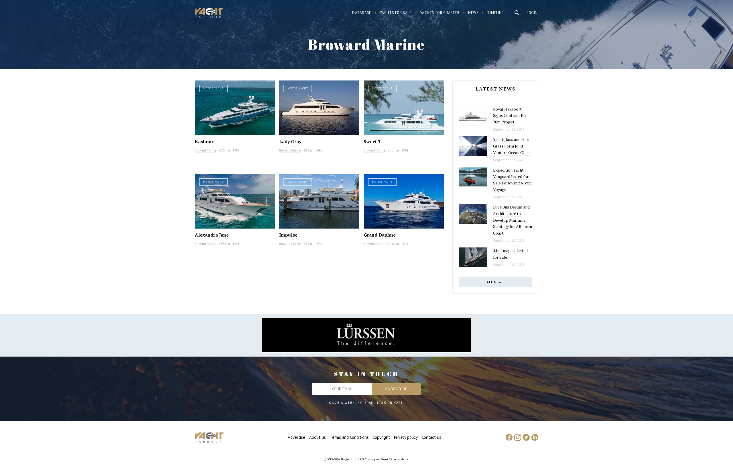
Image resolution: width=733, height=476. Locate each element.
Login (532, 12)
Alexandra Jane (212, 235)
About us (317, 437)
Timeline (495, 12)
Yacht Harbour (209, 13)
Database (361, 12)
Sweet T (372, 141)
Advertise (296, 437)
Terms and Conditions (349, 437)
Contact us (431, 437)
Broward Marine (205, 150)
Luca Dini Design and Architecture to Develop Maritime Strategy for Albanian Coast (512, 220)
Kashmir (204, 141)
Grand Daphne (380, 235)
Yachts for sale (396, 12)
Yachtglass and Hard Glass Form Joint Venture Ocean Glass (512, 146)
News (473, 12)
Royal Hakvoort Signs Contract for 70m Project (509, 115)
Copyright (381, 437)
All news (495, 282)
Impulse (288, 235)
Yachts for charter (440, 12)
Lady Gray (290, 141)
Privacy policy (406, 437)
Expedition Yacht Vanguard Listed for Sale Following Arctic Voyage (512, 179)
